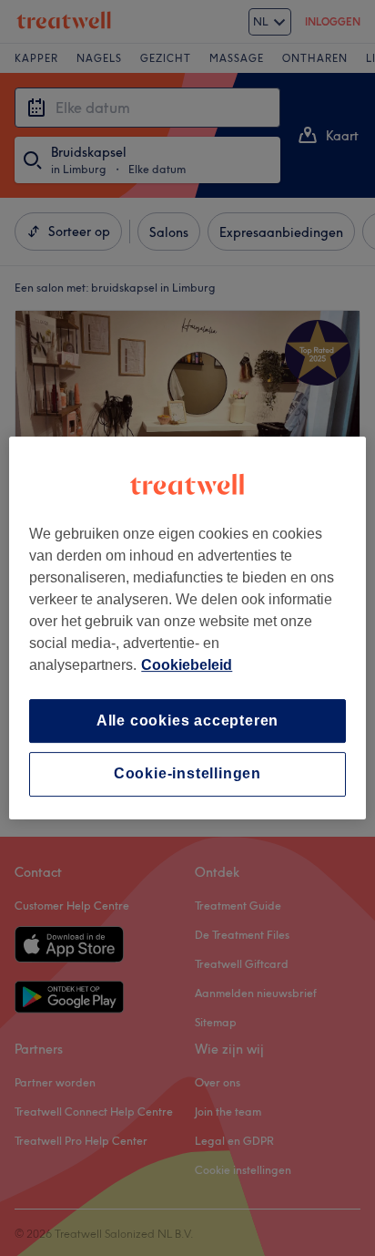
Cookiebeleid (186, 665)
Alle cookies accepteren (187, 720)
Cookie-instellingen (187, 774)
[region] (187, 628)
